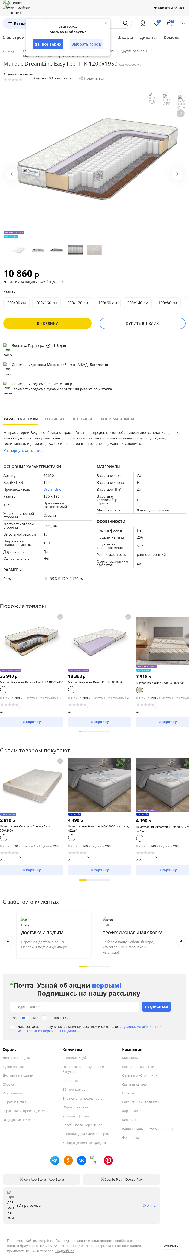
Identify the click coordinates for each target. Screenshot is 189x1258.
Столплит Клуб (74, 1057)
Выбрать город (86, 44)
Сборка (8, 1084)
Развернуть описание (22, 450)
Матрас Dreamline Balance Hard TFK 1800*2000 (31, 682)
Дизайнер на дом (16, 1057)
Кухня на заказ (14, 1066)
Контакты (129, 1120)
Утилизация (12, 1093)
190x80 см (167, 302)
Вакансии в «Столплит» (140, 1102)
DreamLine (52, 489)
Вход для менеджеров (20, 1120)
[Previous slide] (11, 174)
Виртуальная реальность (82, 1098)
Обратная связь (15, 1102)
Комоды (172, 37)
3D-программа (74, 1089)
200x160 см (46, 302)
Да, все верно (48, 44)
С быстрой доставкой (25, 37)
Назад (10, 51)
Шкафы (125, 37)
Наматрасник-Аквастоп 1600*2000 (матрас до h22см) (99, 828)
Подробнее (64, 1251)
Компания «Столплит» (139, 1066)
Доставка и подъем (18, 1075)
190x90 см (107, 302)
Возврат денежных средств (84, 1142)
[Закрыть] (106, 22)
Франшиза (130, 1137)
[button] (80, 731)
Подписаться (156, 1006)
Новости (128, 1093)
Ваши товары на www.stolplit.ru (147, 1128)
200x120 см (77, 302)
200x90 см (16, 302)
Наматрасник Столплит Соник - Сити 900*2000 (25, 828)
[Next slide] (177, 174)
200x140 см (137, 302)
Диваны (148, 37)
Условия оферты (75, 1116)
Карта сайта (132, 1111)
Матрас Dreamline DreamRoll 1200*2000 (95, 682)
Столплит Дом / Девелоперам (85, 1134)
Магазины (130, 1057)
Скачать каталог (135, 1084)
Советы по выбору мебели (83, 1125)
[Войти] (142, 23)
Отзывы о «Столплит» (139, 1075)
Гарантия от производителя (25, 1111)
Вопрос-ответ (73, 1080)
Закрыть (171, 1246)
